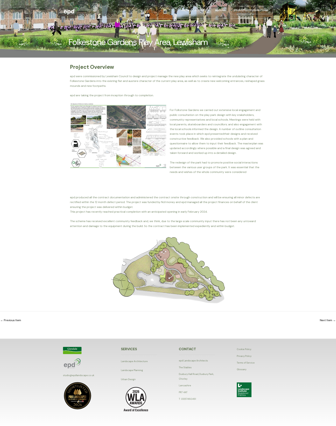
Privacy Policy (244, 356)
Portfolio (200, 10)
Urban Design (128, 379)
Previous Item (10, 320)
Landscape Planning (132, 370)
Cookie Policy (244, 349)
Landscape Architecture (134, 361)
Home (185, 10)
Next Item (328, 320)
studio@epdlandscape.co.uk (78, 375)
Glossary (241, 369)
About (219, 10)
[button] (207, 10)
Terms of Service (246, 362)
